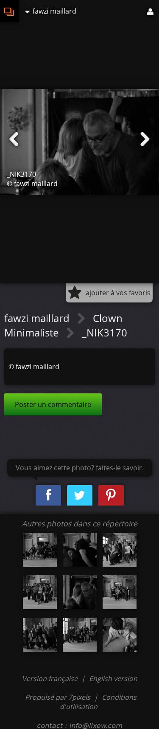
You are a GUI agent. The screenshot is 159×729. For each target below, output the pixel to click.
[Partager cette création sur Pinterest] (111, 495)
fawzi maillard (38, 318)
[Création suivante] (145, 139)
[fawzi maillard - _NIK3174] (120, 635)
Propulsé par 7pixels (57, 697)
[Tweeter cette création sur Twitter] (79, 495)
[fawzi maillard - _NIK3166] (40, 550)
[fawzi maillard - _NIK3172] (40, 635)
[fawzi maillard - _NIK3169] (40, 592)
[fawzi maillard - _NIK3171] (120, 592)
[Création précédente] (14, 139)
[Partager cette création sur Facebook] (48, 495)
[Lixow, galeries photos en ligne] (9, 11)
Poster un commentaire (53, 404)
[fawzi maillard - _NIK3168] (120, 550)
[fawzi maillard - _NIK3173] (80, 635)
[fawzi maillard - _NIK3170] (80, 592)
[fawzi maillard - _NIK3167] (80, 550)
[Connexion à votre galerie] (151, 11)
